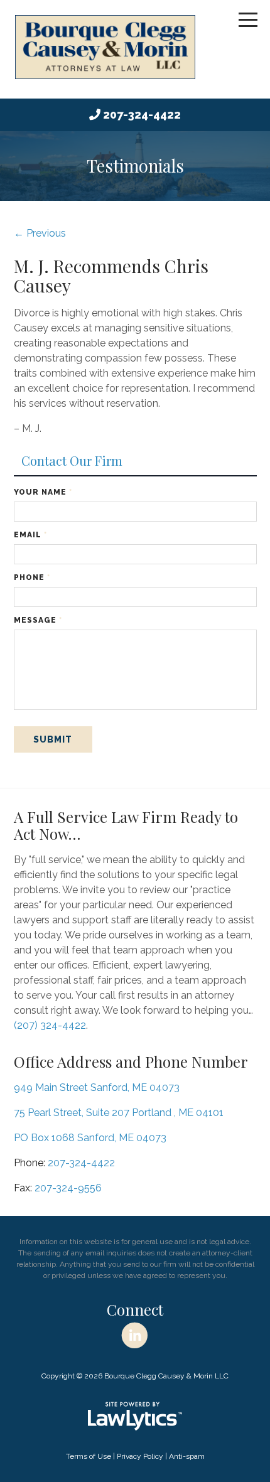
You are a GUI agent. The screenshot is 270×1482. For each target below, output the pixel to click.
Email (30, 534)
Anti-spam (187, 1456)
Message (38, 620)
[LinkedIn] (134, 1336)
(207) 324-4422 (50, 1025)
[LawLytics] (135, 1416)
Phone (32, 577)
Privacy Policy (140, 1456)
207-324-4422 (142, 114)
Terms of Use (88, 1456)
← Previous (40, 233)
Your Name (43, 492)
